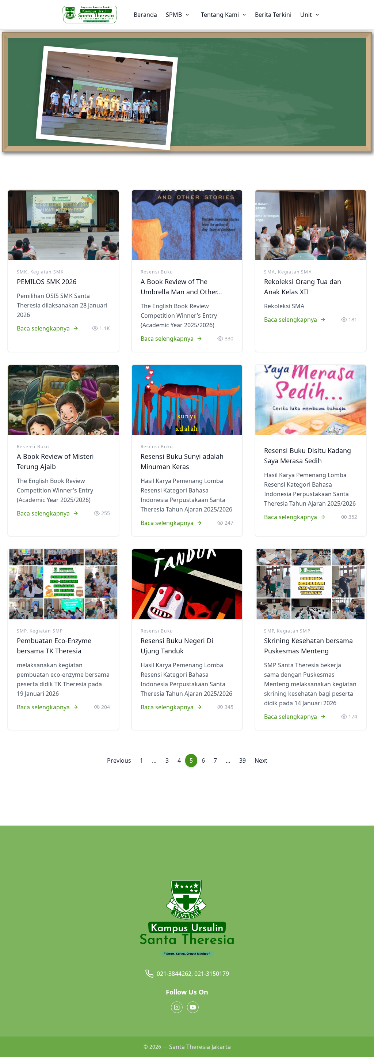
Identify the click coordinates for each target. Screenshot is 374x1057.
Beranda (145, 15)
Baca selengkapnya (43, 328)
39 (242, 760)
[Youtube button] (193, 1007)
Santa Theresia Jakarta (200, 1047)
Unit (306, 15)
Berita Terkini (273, 15)
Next (261, 760)
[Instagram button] (177, 1007)
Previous (119, 760)
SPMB (174, 15)
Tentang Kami (220, 15)
